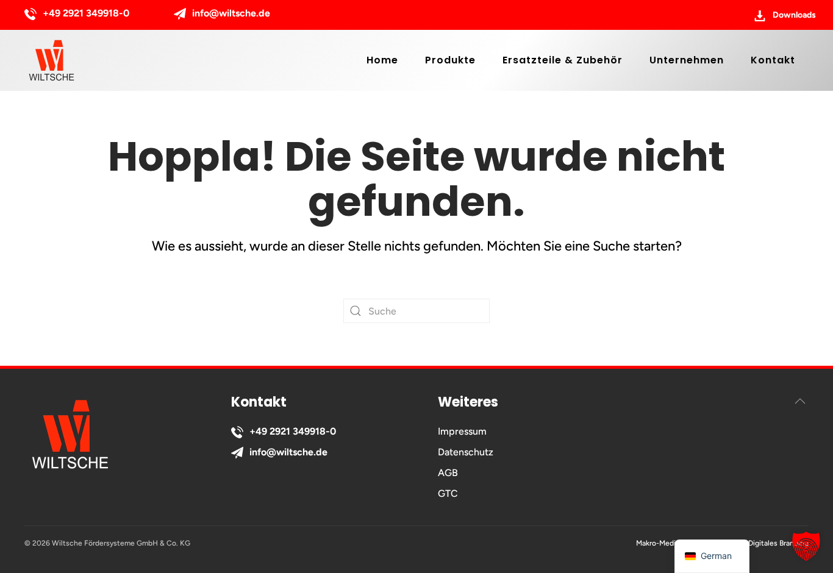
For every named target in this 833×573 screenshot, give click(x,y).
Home (382, 60)
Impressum (462, 431)
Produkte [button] (450, 60)
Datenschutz (465, 452)
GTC (448, 493)
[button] (800, 401)
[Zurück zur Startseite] (51, 60)
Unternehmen (686, 60)
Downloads (794, 15)
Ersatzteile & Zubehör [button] (562, 60)
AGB (448, 473)
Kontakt (773, 60)
